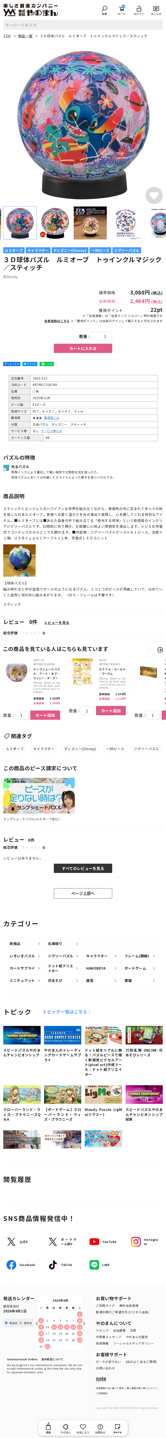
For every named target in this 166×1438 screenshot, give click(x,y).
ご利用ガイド (105, 1305)
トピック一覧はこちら (65, 1012)
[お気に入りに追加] (154, 195)
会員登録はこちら (57, 321)
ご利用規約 (102, 1393)
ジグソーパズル (146, 748)
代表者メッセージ (108, 1337)
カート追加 (45, 715)
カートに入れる (83, 348)
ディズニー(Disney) (80, 748)
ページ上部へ (83, 893)
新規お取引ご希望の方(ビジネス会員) (122, 1312)
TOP (7, 35)
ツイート (31, 363)
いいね (48, 363)
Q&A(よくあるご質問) (141, 1361)
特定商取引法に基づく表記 (110, 1388)
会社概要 (119, 1330)
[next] (160, 650)
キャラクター (44, 748)
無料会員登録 (128, 1305)
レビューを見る (57, 622)
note (101, 1378)
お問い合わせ (105, 1368)
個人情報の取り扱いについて (142, 1388)
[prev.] (149, 650)
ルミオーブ (15, 748)
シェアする (13, 363)
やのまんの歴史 (137, 1337)
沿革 (133, 1330)
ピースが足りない (108, 1361)
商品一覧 (25, 35)
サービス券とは (51, 431)
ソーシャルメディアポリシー (133, 1343)
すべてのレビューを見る (83, 868)
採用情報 (102, 1343)
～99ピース (115, 748)
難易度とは (51, 418)
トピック (102, 1330)
